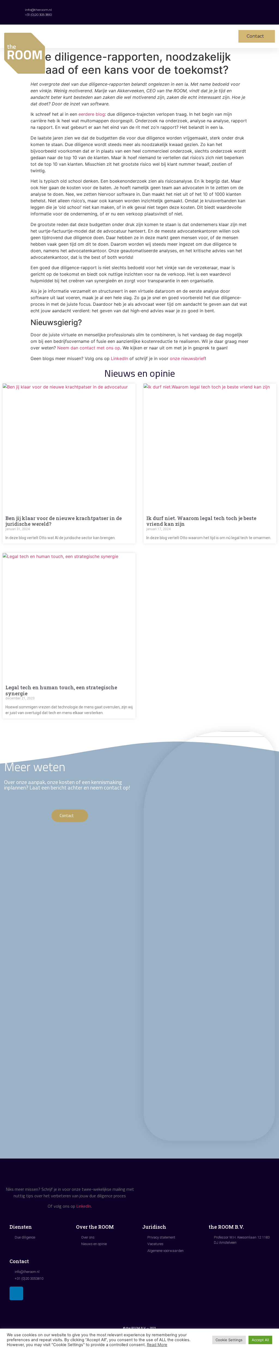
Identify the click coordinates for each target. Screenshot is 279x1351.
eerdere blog (91, 114)
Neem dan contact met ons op (88, 348)
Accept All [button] (260, 1340)
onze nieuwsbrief (187, 358)
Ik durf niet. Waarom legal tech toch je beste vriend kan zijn (201, 521)
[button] (176, 36)
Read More (157, 1344)
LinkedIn (119, 358)
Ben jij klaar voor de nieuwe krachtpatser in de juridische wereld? (63, 521)
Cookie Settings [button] (229, 1340)
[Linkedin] (16, 1293)
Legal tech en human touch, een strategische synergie (61, 690)
